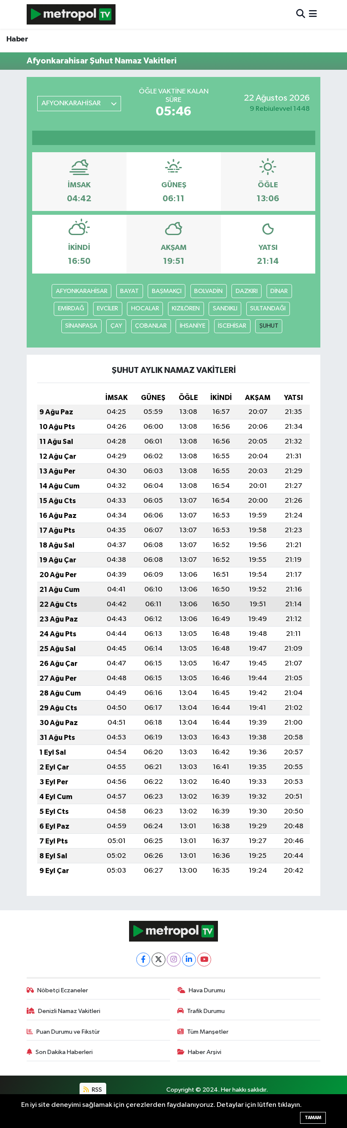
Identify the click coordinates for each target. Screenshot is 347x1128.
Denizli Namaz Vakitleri (69, 1011)
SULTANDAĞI (268, 308)
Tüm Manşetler (208, 1032)
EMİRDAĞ (71, 308)
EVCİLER (107, 308)
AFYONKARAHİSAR (81, 291)
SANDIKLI (225, 308)
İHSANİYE (192, 326)
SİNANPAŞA (81, 326)
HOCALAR (145, 308)
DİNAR (279, 291)
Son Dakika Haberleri (64, 1052)
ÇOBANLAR (151, 326)
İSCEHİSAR (232, 326)
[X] (158, 959)
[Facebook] (143, 959)
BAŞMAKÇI (167, 291)
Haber (17, 39)
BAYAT (129, 291)
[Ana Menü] (313, 14)
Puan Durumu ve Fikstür (68, 1032)
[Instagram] (174, 959)
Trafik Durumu (206, 1011)
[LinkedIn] (189, 959)
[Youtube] (204, 959)
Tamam (313, 1117)
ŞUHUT (268, 326)
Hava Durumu (207, 990)
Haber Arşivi (204, 1052)
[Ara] (300, 14)
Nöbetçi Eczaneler (62, 990)
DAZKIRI (247, 291)
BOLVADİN (208, 291)
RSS (96, 1090)
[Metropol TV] (71, 14)
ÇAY (116, 326)
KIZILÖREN (186, 308)
